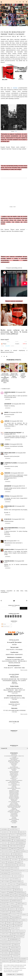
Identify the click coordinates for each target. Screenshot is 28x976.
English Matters (14, 767)
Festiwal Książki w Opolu (14, 768)
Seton (2, 922)
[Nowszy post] (1, 600)
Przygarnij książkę (14, 793)
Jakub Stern (22, 859)
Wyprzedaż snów (4, 961)
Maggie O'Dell (4, 884)
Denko (14, 644)
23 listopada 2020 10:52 (17, 519)
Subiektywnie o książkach (14, 657)
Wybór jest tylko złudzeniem (19, 958)
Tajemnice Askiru (4, 933)
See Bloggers (14, 802)
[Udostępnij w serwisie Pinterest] (7, 357)
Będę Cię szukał (4, 837)
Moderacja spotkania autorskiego (14, 780)
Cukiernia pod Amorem (5, 840)
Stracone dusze (4, 928)
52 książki (14, 757)
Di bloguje (7, 519)
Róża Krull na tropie (15, 911)
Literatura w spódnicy (16, 881)
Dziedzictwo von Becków (20, 851)
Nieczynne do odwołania (6, 889)
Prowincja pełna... (16, 906)
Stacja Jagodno (17, 922)
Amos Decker (14, 832)
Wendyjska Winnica (15, 947)
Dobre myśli (13, 848)
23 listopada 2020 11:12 (12, 540)
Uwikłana (16, 944)
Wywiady (14, 817)
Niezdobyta (3, 892)
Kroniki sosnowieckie (5, 870)
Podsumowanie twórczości (14, 788)
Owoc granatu (15, 895)
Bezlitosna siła (4, 834)
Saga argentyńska (5, 917)
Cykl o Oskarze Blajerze (18, 840)
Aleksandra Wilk (4, 832)
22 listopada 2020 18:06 (15, 412)
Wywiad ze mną (14, 816)
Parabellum (23, 895)
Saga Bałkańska (4, 914)
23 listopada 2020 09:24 (16, 496)
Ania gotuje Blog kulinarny (14, 695)
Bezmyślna (13, 834)
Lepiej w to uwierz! (5, 881)
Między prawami (21, 884)
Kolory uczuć (4, 867)
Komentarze (6, 626)
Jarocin (2, 862)
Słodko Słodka (9, 549)
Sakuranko (14, 708)
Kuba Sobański (4, 873)
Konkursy (14, 777)
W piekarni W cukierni (14, 810)
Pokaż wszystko (24, 670)
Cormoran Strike (14, 837)
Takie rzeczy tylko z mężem (17, 933)
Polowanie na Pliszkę (5, 906)
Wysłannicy (13, 961)
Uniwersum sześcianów (6, 944)
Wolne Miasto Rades (5, 955)
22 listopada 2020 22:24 (17, 473)
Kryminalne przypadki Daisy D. (19, 870)
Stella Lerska (17, 925)
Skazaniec (9, 922)
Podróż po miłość (20, 903)
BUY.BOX (25, 348)
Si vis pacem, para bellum (14, 642)
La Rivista (14, 779)
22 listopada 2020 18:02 (18, 403)
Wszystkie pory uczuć (5, 958)
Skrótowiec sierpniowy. (14, 654)
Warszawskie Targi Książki (14, 811)
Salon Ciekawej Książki (14, 801)
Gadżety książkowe (14, 771)
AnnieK (6, 412)
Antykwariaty (14, 759)
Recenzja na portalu (14, 798)
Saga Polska (13, 914)
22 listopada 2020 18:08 (16, 421)
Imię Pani (19, 856)
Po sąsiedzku (11, 903)
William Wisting (15, 950)
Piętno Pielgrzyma (5, 900)
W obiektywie (14, 809)
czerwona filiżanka (10, 462)
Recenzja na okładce (14, 797)
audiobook (14, 820)
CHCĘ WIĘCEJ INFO (11, 974)
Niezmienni (11, 892)
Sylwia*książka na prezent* (13, 432)
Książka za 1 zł (14, 778)
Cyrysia (6, 496)
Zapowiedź (14, 818)
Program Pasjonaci (14, 792)
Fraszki (14, 770)
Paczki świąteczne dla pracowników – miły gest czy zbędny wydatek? (14, 690)
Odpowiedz (7, 399)
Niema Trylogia (17, 889)
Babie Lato (22, 832)
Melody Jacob (14, 676)
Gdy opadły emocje (16, 854)
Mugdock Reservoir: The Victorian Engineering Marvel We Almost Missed (14, 680)
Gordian (3, 856)
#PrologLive (14, 754)
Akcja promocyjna (14, 758)
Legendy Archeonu (5, 878)
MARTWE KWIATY (14, 704)
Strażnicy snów (14, 928)
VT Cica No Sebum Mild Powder (14, 710)
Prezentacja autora (14, 790)
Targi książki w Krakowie (14, 807)
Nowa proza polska (20, 892)
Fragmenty (14, 769)
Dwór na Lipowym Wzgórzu (6, 851)
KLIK (15, 206)
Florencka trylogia (5, 854)
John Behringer (10, 862)
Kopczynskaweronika (11, 527)
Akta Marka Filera (13, 829)
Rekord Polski (14, 799)
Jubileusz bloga (14, 773)
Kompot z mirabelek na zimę (14, 698)
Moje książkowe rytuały (14, 782)
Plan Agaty (3, 903)
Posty (4, 624)
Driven (20, 848)
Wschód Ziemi (15, 955)
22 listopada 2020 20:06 (15, 444)
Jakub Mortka (14, 859)
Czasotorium (4, 845)
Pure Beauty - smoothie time (14, 667)
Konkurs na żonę (13, 867)
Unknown (7, 473)
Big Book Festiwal (14, 762)
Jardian (6, 421)
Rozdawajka (14, 800)
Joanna (6, 444)
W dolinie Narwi (4, 947)
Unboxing (14, 808)
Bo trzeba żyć (21, 834)
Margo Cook (12, 884)
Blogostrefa (14, 763)
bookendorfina (14, 702)
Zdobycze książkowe (14, 819)
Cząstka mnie (14, 652)
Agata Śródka (4, 829)
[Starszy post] (26, 600)
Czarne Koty (12, 843)
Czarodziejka (20, 843)
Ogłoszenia (14, 783)
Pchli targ (14, 787)
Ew (5, 540)
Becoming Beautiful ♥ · (14, 665)
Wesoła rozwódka (5, 950)
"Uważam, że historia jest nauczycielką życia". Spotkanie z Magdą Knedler (14, 661)
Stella (10, 925)
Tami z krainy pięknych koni (7, 936)
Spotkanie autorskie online (14, 806)
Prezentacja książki (14, 791)
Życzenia (14, 822)
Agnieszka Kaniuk (9, 392)
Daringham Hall (4, 848)
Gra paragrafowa (14, 772)
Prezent (14, 789)
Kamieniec (19, 862)
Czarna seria (4, 843)
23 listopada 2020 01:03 (18, 486)
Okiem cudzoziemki (5, 895)
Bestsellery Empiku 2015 (14, 761)
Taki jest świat (14, 647)
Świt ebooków (14, 821)
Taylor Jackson (19, 936)
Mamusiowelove (9, 506)
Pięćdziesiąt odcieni (16, 900)
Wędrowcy (21, 961)
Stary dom (3, 925)
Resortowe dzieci (4, 911)
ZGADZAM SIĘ (19, 974)
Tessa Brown (3, 939)
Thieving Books (9, 561)
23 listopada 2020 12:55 (20, 549)
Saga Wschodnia (22, 914)
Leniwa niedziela (15, 878)
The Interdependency (13, 939)
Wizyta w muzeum (14, 812)
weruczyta (7, 534)
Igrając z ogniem (11, 856)
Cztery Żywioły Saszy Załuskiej (16, 845)
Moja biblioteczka (14, 781)
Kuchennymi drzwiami (14, 873)
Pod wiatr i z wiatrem (14, 649)
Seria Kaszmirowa (15, 917)
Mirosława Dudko (10, 452)
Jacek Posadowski (5, 859)
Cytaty (24, 36)
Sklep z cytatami (14, 803)
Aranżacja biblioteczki (14, 760)
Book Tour (14, 764)
